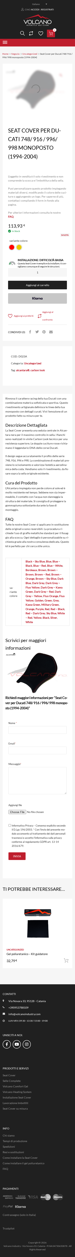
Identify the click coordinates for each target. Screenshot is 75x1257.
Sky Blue (51, 613)
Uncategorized (29, 53)
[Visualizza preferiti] (40, 33)
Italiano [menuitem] (36, 4)
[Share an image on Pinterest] (43, 332)
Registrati (47, 9)
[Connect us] (7, 1044)
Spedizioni (9, 1146)
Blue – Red (39, 565)
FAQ (10, 216)
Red (47, 609)
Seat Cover (9, 1075)
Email (12, 743)
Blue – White (54, 565)
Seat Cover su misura (15, 1108)
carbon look (38, 370)
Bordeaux (31, 570)
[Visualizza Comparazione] (30, 33)
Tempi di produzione (15, 1141)
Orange (30, 609)
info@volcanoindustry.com (24, 1014)
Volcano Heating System (17, 1091)
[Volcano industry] (37, 24)
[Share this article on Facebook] (29, 332)
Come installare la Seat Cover (20, 1157)
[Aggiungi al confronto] (66, 912)
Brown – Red (42, 574)
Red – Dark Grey (35, 613)
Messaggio (14, 764)
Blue (48, 561)
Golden (39, 600)
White (29, 622)
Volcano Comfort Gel (15, 1086)
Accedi (35, 9)
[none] (37, 4)
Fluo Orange (50, 596)
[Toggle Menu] (5, 42)
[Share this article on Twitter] (36, 332)
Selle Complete (12, 1080)
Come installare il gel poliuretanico (23, 1163)
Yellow (37, 617)
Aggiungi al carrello (37, 285)
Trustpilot (8, 1228)
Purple (40, 609)
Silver (53, 617)
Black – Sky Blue (35, 561)
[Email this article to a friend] (50, 332)
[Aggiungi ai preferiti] (66, 906)
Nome (12, 723)
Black (46, 617)
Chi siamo (9, 1135)
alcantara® (22, 370)
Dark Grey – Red (44, 591)
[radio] (12, 247)
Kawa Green (33, 604)
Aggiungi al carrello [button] (66, 960)
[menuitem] (37, 4)
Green (48, 600)
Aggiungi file (15, 805)
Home (5, 53)
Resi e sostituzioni (13, 1152)
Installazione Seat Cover (17, 1097)
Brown (42, 570)
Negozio (15, 53)
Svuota (65, 235)
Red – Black (57, 609)
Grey (56, 600)
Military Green (50, 604)
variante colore (18, 240)
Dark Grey (38, 583)
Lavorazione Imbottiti (15, 1103)
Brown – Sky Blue (46, 578)
